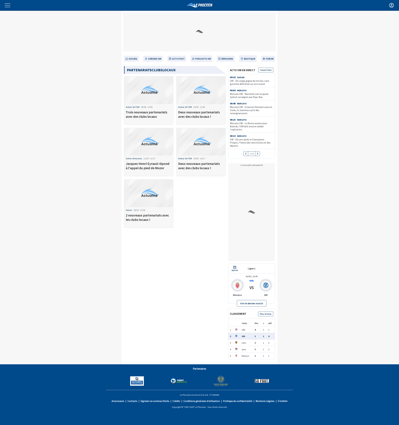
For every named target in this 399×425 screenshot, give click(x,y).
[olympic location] (137, 381)
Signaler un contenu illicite (155, 401)
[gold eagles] (221, 381)
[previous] (246, 153)
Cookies (283, 401)
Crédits (176, 401)
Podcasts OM (203, 58)
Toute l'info (266, 70)
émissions (227, 58)
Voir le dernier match (251, 303)
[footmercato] (178, 381)
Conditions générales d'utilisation (201, 401)
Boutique (249, 58)
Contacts (132, 401)
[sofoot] (262, 381)
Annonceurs (118, 401)
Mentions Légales (265, 401)
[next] (257, 153)
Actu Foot (178, 58)
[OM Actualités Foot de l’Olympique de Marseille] (199, 5)
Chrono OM (154, 58)
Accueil (133, 58)
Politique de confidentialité (237, 401)
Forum (270, 58)
